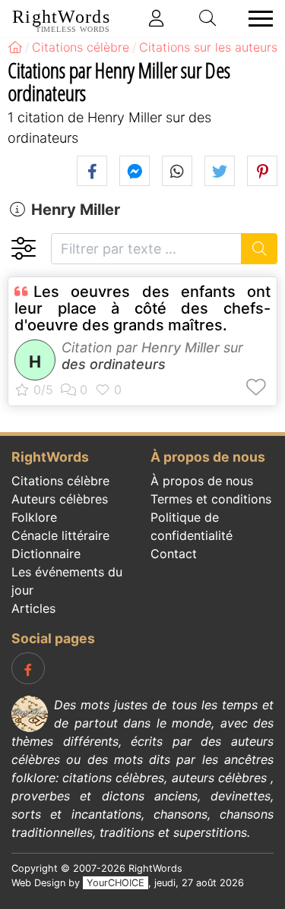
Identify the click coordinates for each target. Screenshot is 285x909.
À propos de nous (201, 480)
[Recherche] (259, 248)
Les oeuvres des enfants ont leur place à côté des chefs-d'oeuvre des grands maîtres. (142, 308)
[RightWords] (15, 47)
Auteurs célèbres (59, 499)
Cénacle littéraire (60, 535)
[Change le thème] (23, 248)
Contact (173, 553)
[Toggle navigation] (256, 19)
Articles (33, 608)
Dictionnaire (46, 553)
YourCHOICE (115, 882)
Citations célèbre (60, 480)
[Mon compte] (156, 18)
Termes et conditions (210, 499)
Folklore (34, 517)
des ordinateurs (114, 364)
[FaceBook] (28, 668)
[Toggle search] (208, 18)
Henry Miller (75, 209)
